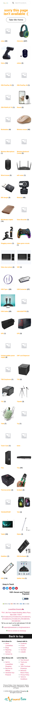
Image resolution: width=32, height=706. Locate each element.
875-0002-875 (7, 617)
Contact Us (8, 654)
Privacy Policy (24, 675)
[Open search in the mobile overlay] (20, 3)
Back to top (16, 636)
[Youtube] (10, 588)
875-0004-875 (26, 617)
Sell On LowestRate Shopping (9, 664)
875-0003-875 (16, 617)
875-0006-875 (16, 619)
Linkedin (23, 652)
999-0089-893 (16, 621)
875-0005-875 (6, 619)
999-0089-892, (25, 619)
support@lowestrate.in (11, 627)
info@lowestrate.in (24, 627)
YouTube (23, 650)
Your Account (24, 660)
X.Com (22, 645)
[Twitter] (7, 588)
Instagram (23, 648)
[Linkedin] (13, 588)
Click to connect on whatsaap (16, 631)
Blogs (7, 648)
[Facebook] (4, 588)
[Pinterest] (16, 588)
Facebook (23, 643)
